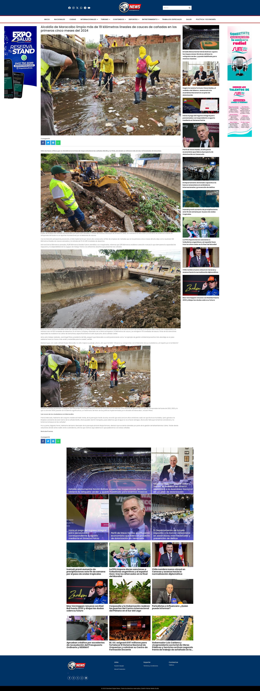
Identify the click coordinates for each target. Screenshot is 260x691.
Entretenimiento (150, 19)
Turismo (104, 19)
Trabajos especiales (172, 19)
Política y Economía (206, 19)
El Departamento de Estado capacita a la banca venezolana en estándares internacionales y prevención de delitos (199, 185)
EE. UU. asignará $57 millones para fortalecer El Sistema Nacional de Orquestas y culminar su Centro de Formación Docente (128, 646)
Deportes (133, 19)
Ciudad (73, 19)
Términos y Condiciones (151, 666)
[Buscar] (190, 8)
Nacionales (59, 19)
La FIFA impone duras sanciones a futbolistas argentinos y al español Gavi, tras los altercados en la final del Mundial (200, 242)
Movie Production (119, 669)
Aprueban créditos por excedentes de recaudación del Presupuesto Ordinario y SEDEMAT (86, 644)
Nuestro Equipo (119, 666)
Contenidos (118, 19)
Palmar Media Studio (152, 688)
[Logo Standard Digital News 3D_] (130, 7)
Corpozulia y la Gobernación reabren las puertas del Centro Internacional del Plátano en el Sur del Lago (129, 608)
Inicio (47, 19)
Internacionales (88, 19)
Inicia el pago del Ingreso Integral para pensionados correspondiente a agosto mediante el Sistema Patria (199, 118)
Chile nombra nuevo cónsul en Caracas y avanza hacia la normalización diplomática (200, 271)
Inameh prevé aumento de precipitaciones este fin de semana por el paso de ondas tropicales (200, 211)
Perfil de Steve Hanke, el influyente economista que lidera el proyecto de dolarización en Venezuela (198, 152)
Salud (189, 19)
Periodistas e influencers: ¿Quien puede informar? (170, 607)
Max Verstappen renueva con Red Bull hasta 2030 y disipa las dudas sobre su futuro (201, 299)
